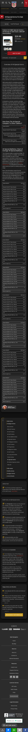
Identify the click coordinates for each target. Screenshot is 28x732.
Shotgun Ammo (5, 12)
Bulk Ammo (14, 12)
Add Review (23, 38)
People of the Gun (14, 670)
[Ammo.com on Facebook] (11, 677)
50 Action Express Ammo (13, 462)
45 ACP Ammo (10, 431)
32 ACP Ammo (10, 444)
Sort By (6, 24)
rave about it (20, 555)
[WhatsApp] (14, 730)
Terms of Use (14, 705)
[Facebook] (25, 730)
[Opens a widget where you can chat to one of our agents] (9, 725)
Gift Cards (14, 686)
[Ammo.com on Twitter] (14, 677)
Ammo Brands (22, 12)
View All (9, 464)
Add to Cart (17, 53)
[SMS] (8, 730)
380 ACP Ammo (11, 429)
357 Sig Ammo (10, 447)
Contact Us (14, 655)
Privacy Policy (14, 708)
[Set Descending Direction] (22, 24)
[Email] (19, 730)
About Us (14, 652)
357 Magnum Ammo (12, 442)
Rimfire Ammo (22, 8)
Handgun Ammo (5, 8)
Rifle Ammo (14, 8)
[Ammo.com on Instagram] (17, 677)
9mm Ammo (10, 426)
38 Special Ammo (11, 439)
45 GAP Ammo (10, 434)
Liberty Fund (14, 667)
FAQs (14, 692)
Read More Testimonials (14, 614)
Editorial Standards (14, 658)
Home (14, 640)
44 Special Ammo (11, 459)
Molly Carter (11, 407)
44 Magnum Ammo (12, 449)
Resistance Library (14, 673)
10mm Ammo (10, 457)
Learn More (14, 491)
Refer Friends (14, 689)
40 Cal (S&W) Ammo (12, 436)
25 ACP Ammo (10, 452)
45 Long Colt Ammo (12, 454)
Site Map (14, 643)
